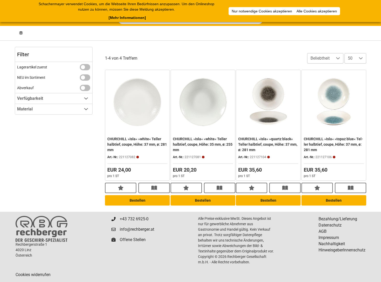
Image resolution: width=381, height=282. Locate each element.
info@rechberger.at (137, 229)
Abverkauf (25, 88)
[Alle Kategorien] (21, 33)
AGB (323, 231)
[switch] (85, 67)
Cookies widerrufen (33, 274)
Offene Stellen (133, 239)
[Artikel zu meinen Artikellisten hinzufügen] (120, 188)
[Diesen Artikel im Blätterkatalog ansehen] (154, 188)
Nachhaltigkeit (332, 243)
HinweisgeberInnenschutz (342, 250)
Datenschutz (330, 225)
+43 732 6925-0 (134, 218)
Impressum (329, 237)
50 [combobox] (350, 58)
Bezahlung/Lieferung (338, 218)
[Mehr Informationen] (127, 18)
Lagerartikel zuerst (32, 67)
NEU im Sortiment (31, 77)
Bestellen (137, 200)
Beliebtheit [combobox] (320, 58)
